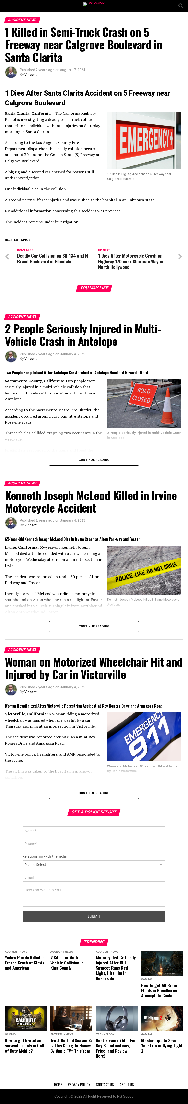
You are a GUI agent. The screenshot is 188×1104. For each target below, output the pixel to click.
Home (58, 1084)
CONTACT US (105, 1084)
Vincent (30, 74)
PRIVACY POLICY (79, 1084)
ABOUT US (127, 1084)
